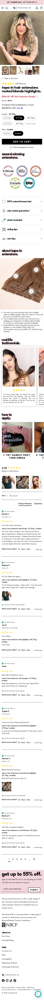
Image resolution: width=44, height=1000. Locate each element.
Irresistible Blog (8, 940)
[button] (22, 83)
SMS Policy (30, 987)
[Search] (7, 7)
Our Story (6, 936)
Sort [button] (4, 496)
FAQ (3, 955)
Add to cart (22, 141)
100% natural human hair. (19, 202)
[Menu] (2, 7)
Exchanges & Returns (10, 967)
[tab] (25, 504)
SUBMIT (34, 890)
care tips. (11, 239)
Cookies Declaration (24, 989)
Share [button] (28, 549)
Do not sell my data (9, 989)
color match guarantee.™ (18, 211)
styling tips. (12, 229)
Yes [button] (19, 549)
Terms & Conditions (8, 987)
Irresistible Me (12, 993)
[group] (22, 468)
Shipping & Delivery (9, 963)
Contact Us (6, 951)
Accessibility (6, 959)
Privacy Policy (21, 987)
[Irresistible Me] (22, 8)
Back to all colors (11, 78)
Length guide (30, 123)
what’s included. (15, 220)
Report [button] (23, 549)
